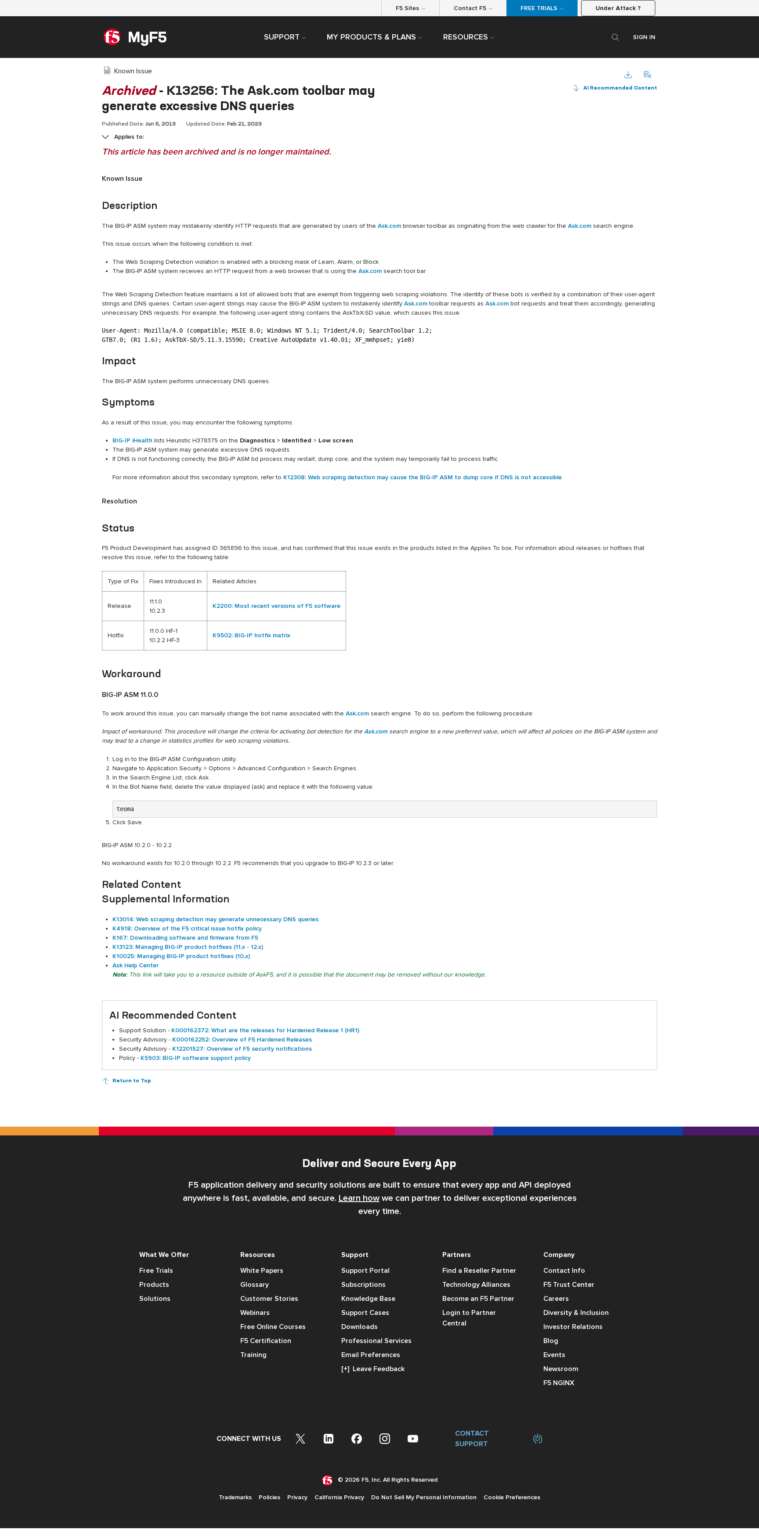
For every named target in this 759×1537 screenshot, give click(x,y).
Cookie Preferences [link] (512, 1497)
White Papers (261, 1270)
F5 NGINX (559, 1383)
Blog (550, 1340)
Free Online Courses (273, 1326)
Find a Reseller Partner (479, 1270)
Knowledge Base (368, 1298)
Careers (556, 1298)
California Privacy (339, 1497)
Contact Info (564, 1270)
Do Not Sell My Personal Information (424, 1497)
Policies (269, 1497)
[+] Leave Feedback (373, 1369)
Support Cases (365, 1312)
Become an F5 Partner (478, 1298)
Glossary (254, 1284)
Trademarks (235, 1497)
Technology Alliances (476, 1284)
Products (154, 1284)
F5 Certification (265, 1340)
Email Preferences (370, 1354)
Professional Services (376, 1340)
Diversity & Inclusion (576, 1312)
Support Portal (365, 1270)
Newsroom (560, 1369)
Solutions (154, 1298)
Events (554, 1354)
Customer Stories (269, 1298)
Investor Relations (573, 1326)
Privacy (297, 1497)
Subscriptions (363, 1284)
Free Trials (156, 1270)
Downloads (359, 1326)
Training (253, 1354)
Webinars (255, 1312)
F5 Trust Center (568, 1284)
